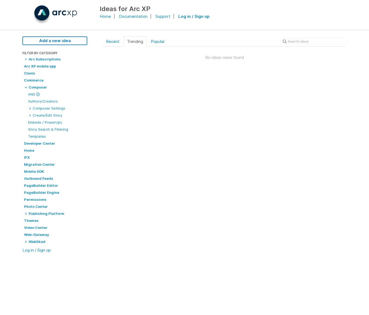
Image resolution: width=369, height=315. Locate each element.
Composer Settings (48, 108)
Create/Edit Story (47, 115)
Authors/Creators (43, 101)
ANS (32, 94)
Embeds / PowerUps (45, 122)
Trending (135, 41)
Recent (112, 41)
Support (162, 16)
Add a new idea (55, 40)
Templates (37, 136)
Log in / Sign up (194, 16)
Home (105, 16)
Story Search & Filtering (48, 129)
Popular (158, 41)
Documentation (133, 16)
